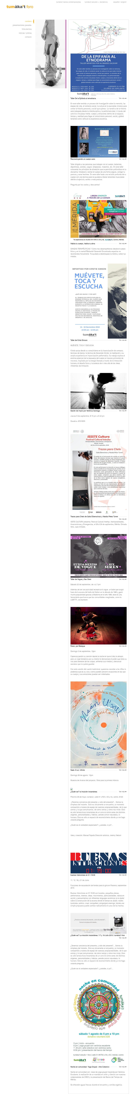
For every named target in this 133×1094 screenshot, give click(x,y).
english (123, 2)
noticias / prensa (25, 33)
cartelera (28, 21)
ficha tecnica (26, 29)
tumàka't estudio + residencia (96, 2)
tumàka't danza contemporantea (68, 2)
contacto (28, 37)
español (116, 2)
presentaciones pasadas (22, 25)
